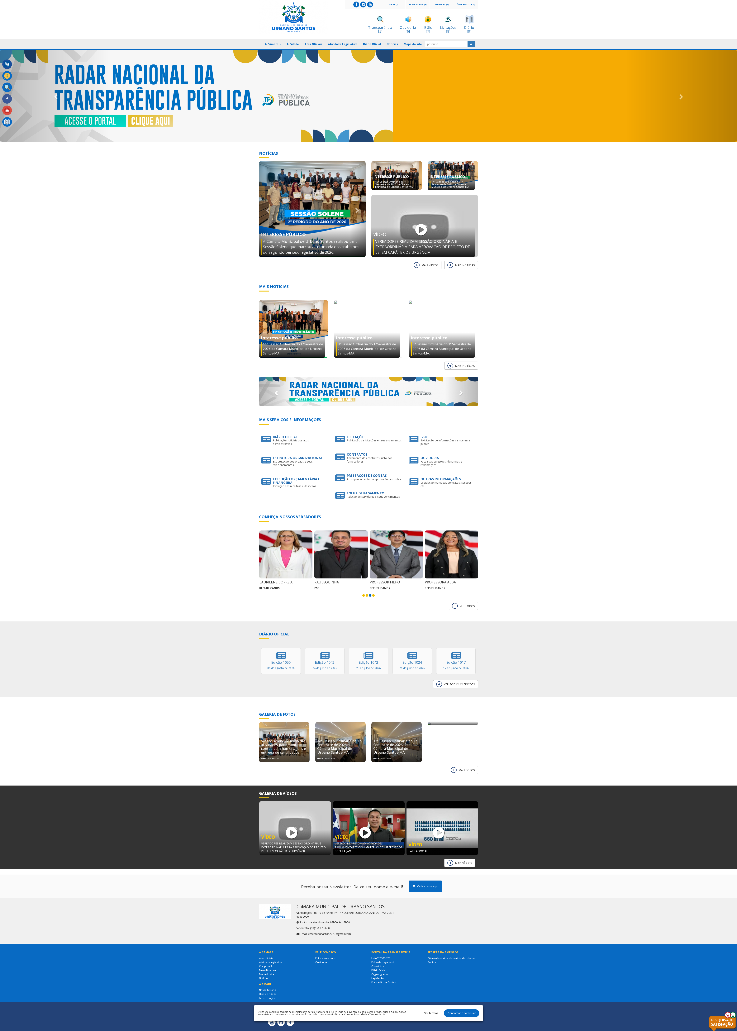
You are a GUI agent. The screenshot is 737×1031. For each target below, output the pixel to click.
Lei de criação (267, 998)
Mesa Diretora (267, 970)
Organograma (379, 974)
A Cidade (293, 44)
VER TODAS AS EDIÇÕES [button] (459, 684)
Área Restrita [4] (466, 4)
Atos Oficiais (313, 44)
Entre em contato (325, 958)
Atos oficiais (266, 958)
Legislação (377, 978)
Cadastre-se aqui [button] (427, 886)
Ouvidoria (321, 962)
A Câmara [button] (272, 44)
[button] (55, 96)
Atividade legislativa (270, 962)
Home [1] (393, 4)
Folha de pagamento (383, 962)
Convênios (377, 966)
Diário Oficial (372, 44)
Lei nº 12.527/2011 (381, 958)
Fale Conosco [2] (417, 4)
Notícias (392, 44)
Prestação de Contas (383, 982)
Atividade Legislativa (342, 44)
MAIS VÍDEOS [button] (429, 265)
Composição (266, 966)
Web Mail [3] (442, 4)
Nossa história (267, 990)
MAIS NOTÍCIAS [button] (465, 265)
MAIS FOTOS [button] (467, 770)
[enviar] (471, 44)
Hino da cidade (268, 994)
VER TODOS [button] (467, 606)
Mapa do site (413, 44)
